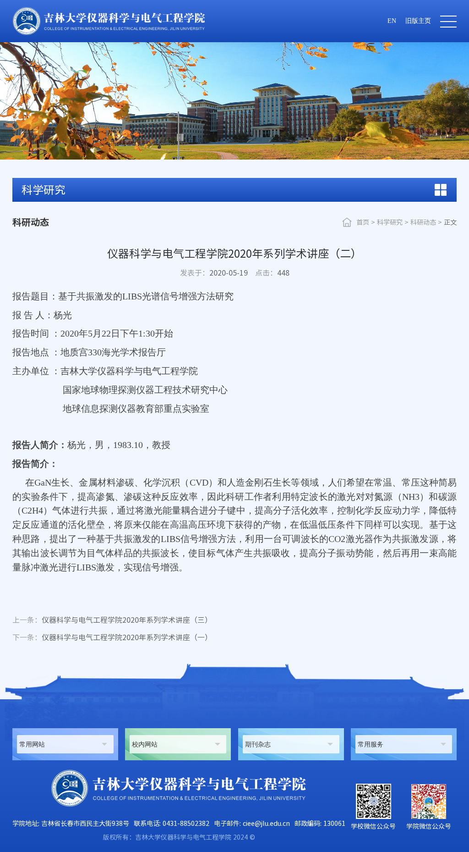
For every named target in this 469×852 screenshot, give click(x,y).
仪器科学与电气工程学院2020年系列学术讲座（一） (112, 637)
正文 (450, 222)
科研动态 (423, 222)
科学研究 (390, 222)
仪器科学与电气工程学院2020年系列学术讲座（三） (112, 620)
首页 (362, 222)
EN (391, 20)
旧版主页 (418, 20)
